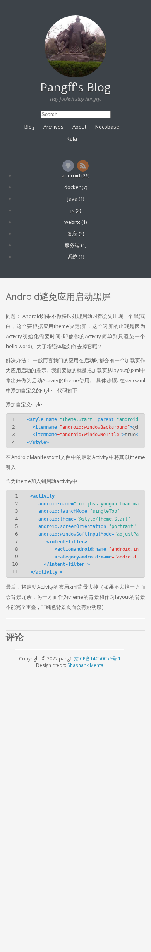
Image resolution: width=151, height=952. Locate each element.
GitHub (68, 166)
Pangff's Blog (75, 87)
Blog (29, 126)
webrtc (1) (75, 221)
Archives (53, 126)
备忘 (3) (75, 233)
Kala (72, 138)
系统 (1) (75, 256)
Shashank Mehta (85, 665)
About (79, 126)
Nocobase (107, 126)
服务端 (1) (75, 245)
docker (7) (75, 187)
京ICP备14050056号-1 (97, 658)
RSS (83, 166)
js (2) (75, 210)
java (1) (75, 198)
